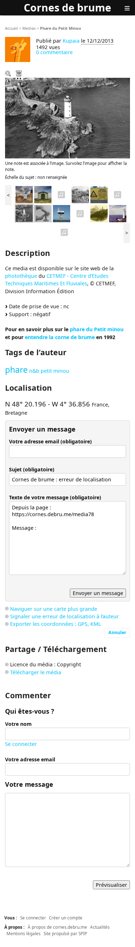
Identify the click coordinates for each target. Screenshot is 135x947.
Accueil (11, 28)
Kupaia (71, 40)
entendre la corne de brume (60, 337)
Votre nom (18, 723)
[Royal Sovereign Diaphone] (80, 212)
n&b (34, 370)
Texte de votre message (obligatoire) (55, 497)
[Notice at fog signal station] (99, 194)
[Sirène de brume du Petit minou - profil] (42, 212)
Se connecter (21, 744)
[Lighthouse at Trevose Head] (117, 212)
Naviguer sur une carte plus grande (53, 608)
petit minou (55, 370)
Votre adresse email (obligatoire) (50, 441)
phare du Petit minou (96, 329)
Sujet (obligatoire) (31, 469)
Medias (29, 28)
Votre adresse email (30, 759)
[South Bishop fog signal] (61, 194)
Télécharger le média (19, 74)
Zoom (8, 74)
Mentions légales (23, 933)
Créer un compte (65, 917)
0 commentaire (54, 52)
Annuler (117, 632)
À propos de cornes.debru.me (57, 927)
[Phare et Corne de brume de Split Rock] (24, 194)
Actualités (100, 927)
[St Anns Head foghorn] (117, 194)
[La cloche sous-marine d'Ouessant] (80, 194)
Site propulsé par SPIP (65, 933)
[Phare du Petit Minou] (24, 212)
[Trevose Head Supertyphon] (64, 231)
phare (16, 369)
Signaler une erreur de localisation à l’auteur (64, 616)
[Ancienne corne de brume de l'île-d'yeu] (42, 194)
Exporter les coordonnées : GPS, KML (55, 623)
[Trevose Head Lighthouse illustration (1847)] (99, 212)
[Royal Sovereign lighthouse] (61, 212)
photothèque (21, 275)
